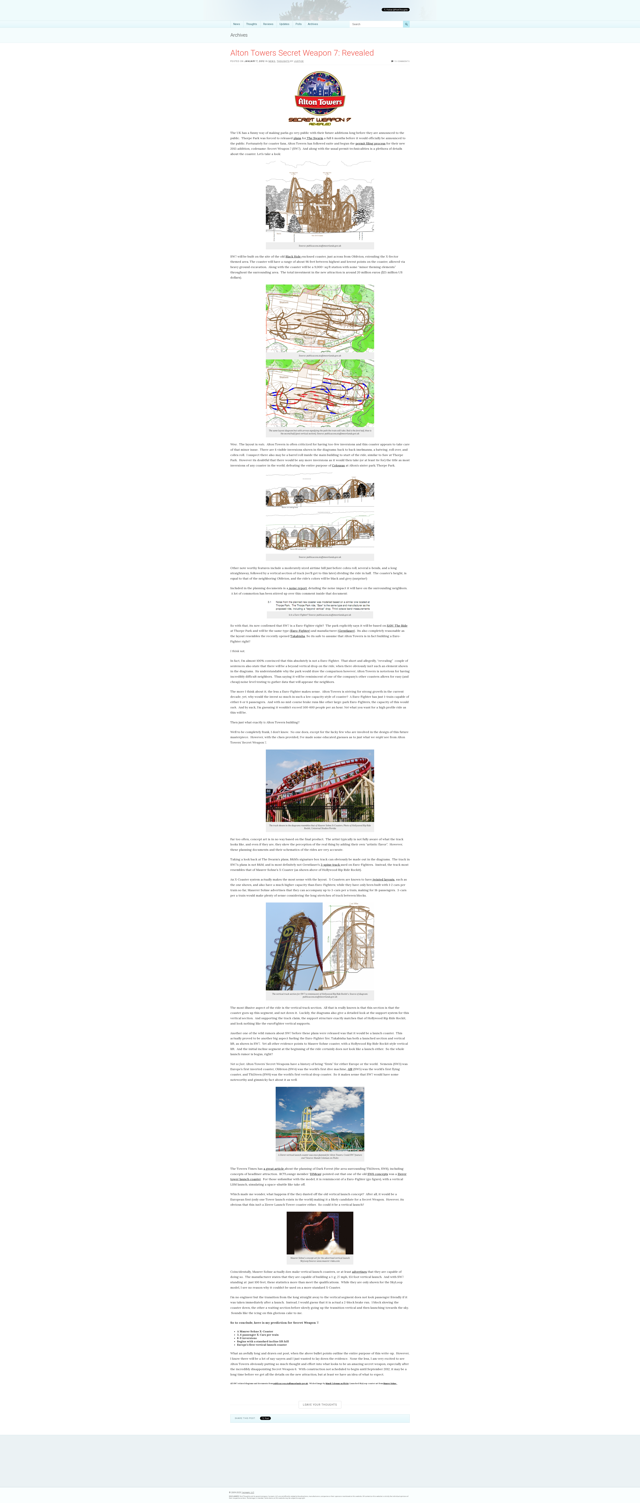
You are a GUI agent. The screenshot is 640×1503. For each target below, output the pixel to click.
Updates (284, 24)
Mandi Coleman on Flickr (337, 1383)
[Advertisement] (320, 1461)
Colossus (338, 465)
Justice (299, 61)
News (236, 24)
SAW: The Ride (397, 625)
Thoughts (251, 24)
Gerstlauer (346, 631)
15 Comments (402, 61)
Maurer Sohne (390, 1383)
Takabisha (297, 636)
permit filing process (371, 143)
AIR (350, 1069)
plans (297, 138)
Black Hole (294, 256)
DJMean (315, 1174)
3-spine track (331, 865)
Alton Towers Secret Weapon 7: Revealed (302, 53)
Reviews (268, 24)
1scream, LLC (248, 1492)
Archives (313, 24)
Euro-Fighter (300, 631)
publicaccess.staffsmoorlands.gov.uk (290, 1383)
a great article (274, 1169)
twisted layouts (383, 879)
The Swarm (314, 138)
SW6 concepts (378, 1174)
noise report (297, 588)
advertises (359, 1272)
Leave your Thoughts (320, 1404)
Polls (299, 24)
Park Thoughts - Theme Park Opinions (255, 10)
